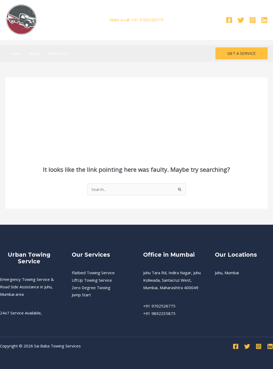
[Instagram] (252, 20)
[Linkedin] (264, 20)
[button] (241, 53)
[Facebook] (229, 20)
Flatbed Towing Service (93, 272)
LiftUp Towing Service (92, 280)
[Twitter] (241, 20)
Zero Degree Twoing (91, 287)
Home (15, 53)
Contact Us (58, 53)
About (34, 53)
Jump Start (81, 294)
